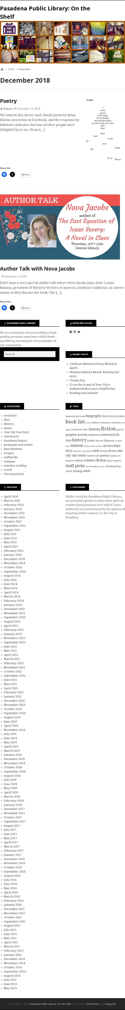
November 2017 (14, 813)
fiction (108, 428)
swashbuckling (91, 466)
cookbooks (76, 429)
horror (99, 440)
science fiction (95, 460)
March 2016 (12, 896)
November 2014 (14, 963)
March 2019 (12, 750)
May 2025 (10, 542)
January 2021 (13, 696)
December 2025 (14, 513)
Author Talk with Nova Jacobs (37, 268)
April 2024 (11, 592)
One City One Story (16, 432)
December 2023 (14, 609)
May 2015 (10, 938)
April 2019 (11, 746)
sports (117, 460)
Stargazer (110, 1003)
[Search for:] (30, 354)
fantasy (94, 429)
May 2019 (10, 742)
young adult (81, 471)
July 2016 (10, 879)
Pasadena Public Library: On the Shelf (50, 1003)
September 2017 (15, 821)
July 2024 (10, 579)
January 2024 (13, 605)
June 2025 (10, 538)
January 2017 (13, 854)
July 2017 (10, 829)
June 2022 (10, 646)
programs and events (18, 444)
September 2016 (15, 871)
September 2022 (15, 642)
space (110, 460)
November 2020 (14, 704)
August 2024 (12, 575)
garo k (120, 429)
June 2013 (10, 984)
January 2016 (13, 904)
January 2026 (13, 509)
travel (8, 469)
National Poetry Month (82, 451)
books (88, 423)
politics (113, 456)
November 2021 (14, 667)
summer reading (15, 465)
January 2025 (13, 554)
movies (108, 445)
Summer (9, 461)
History (9, 423)
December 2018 (14, 759)
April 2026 (11, 496)
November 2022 (14, 638)
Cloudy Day (77, 380)
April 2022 (11, 654)
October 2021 (13, 671)
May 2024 (10, 588)
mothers (99, 446)
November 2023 (14, 613)
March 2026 (12, 500)
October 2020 (13, 709)
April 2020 (11, 725)
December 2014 (14, 959)
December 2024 (14, 559)
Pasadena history (15, 440)
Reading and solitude (83, 393)
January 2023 (13, 634)
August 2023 (12, 621)
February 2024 (14, 600)
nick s (97, 451)
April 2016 (11, 892)
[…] (42, 130)
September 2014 (15, 971)
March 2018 (12, 796)
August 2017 (12, 825)
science (78, 460)
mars (68, 446)
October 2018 (13, 767)
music (8, 428)
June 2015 (10, 934)
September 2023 (15, 617)
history (79, 440)
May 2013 (10, 988)
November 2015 (14, 913)
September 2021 (15, 675)
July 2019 (10, 734)
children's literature (101, 422)
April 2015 (11, 942)
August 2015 (12, 925)
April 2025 (11, 546)
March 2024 (12, 596)
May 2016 (10, 888)
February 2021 (14, 692)
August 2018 (12, 775)
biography (93, 416)
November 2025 (14, 517)
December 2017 (14, 809)
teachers (101, 466)
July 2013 (10, 979)
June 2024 (10, 584)
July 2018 (10, 779)
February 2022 (14, 663)
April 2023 (11, 625)
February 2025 (14, 550)
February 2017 (14, 850)
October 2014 (13, 967)
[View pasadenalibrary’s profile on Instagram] (75, 332)
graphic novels (76, 435)
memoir (76, 446)
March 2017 (12, 846)
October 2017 (13, 817)
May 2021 (10, 684)
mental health (89, 446)
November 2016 (14, 863)
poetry (105, 455)
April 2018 (11, 792)
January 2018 (13, 804)
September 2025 (15, 525)
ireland (119, 441)
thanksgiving (113, 466)
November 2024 (14, 563)
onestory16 (11, 436)
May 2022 (10, 650)
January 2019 (13, 754)
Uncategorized (14, 474)
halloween (94, 434)
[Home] (2, 69)
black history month (113, 416)
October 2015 (13, 917)
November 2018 (14, 763)
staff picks (11, 457)
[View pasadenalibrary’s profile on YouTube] (78, 332)
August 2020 (12, 717)
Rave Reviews (13, 448)
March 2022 (12, 659)
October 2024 (13, 567)
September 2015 (15, 921)
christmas (116, 422)
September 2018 (15, 771)
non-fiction (109, 450)
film (6, 419)
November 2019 (14, 729)
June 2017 (10, 834)
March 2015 (12, 946)
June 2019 (10, 738)
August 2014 (12, 975)
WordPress (93, 1003)
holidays (91, 440)
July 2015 (10, 929)
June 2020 (10, 721)
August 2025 (12, 530)
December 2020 (14, 700)
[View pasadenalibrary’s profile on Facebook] (70, 332)
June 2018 (10, 784)
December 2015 (14, 909)
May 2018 (10, 788)
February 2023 (14, 629)
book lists (10, 415)
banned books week (75, 416)
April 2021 (11, 688)
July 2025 (10, 534)
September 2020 (15, 713)
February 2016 (14, 900)
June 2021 (10, 679)
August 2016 (12, 875)
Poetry (8, 100)
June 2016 (10, 884)
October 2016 (13, 867)
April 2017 (11, 842)
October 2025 (13, 521)
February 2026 (14, 504)
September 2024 (15, 571)
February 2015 (14, 950)
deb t (85, 429)
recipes (9, 453)
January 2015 (13, 954)
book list (75, 421)
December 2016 (14, 859)
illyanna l (109, 440)
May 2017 (10, 838)
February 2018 (14, 800)
